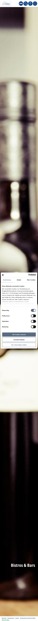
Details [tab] (19, 280)
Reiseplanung (11, 618)
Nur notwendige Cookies (19, 345)
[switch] (33, 315)
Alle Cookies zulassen (19, 334)
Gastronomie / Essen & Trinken (27, 618)
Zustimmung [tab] (7, 280)
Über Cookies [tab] (31, 280)
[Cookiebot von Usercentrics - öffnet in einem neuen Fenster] (28, 275)
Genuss (17, 618)
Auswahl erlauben (19, 339)
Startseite (4, 618)
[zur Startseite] (5, 3)
